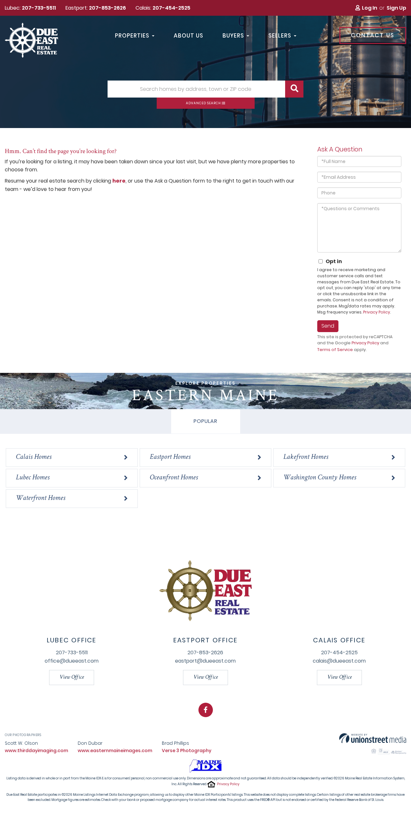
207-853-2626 (107, 8)
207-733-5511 (39, 8)
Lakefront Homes (305, 457)
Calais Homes (33, 457)
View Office (71, 677)
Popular (206, 421)
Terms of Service (335, 349)
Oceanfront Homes (174, 478)
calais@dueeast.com (339, 661)
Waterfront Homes (40, 498)
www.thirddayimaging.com (36, 750)
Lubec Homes (32, 478)
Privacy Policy (376, 312)
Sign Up (396, 8)
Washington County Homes (319, 478)
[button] (294, 89)
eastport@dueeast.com (205, 661)
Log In (369, 8)
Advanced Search (203, 103)
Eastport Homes (170, 457)
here (119, 181)
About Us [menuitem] (188, 35)
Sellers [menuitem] (279, 35)
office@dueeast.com (72, 661)
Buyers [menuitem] (233, 35)
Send (327, 326)
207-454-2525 (171, 8)
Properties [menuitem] (132, 35)
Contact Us (372, 35)
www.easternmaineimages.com (115, 750)
